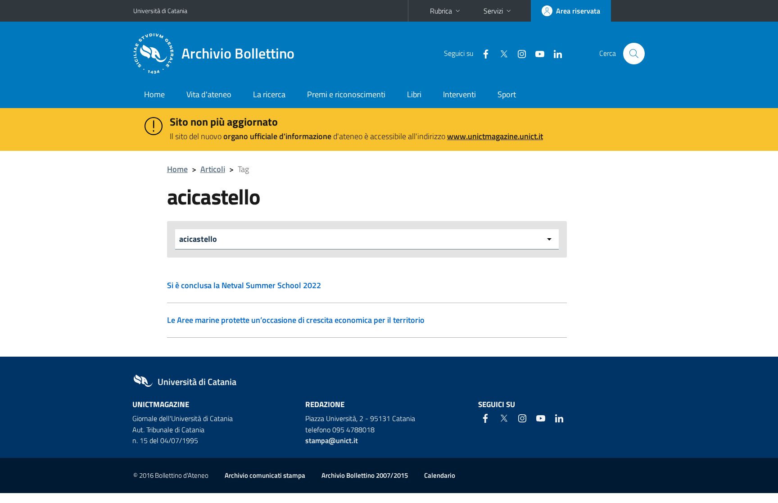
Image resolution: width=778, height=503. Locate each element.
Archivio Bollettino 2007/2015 (364, 475)
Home (154, 94)
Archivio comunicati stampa (265, 475)
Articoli (212, 169)
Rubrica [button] (441, 10)
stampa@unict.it (331, 440)
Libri (414, 94)
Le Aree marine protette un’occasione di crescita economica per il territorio (296, 320)
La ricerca (269, 94)
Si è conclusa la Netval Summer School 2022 (244, 285)
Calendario (439, 475)
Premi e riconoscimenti (346, 94)
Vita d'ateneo (208, 94)
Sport (507, 94)
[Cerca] (634, 53)
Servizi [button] (493, 10)
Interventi (459, 94)
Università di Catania (160, 10)
